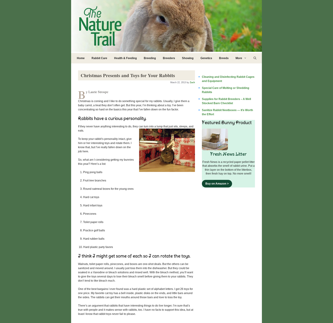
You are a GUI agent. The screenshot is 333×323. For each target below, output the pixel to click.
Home (81, 58)
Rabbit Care (99, 58)
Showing (188, 58)
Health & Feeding (125, 58)
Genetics (206, 58)
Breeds (224, 58)
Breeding (150, 58)
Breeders (169, 58)
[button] (255, 58)
